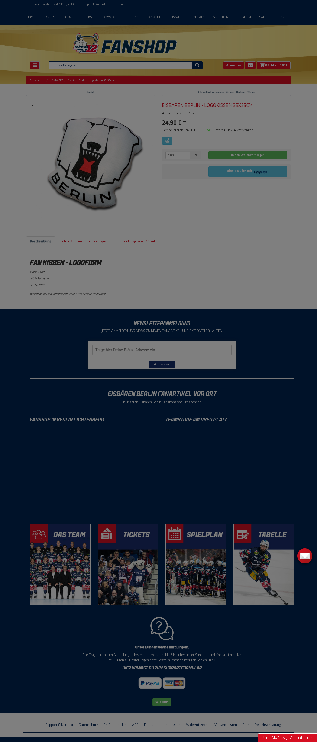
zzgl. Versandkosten (297, 738)
